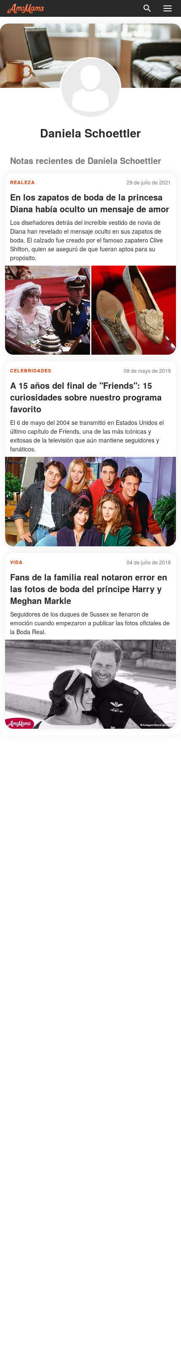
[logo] (26, 8)
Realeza (22, 182)
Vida (16, 562)
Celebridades (30, 370)
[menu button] (167, 8)
